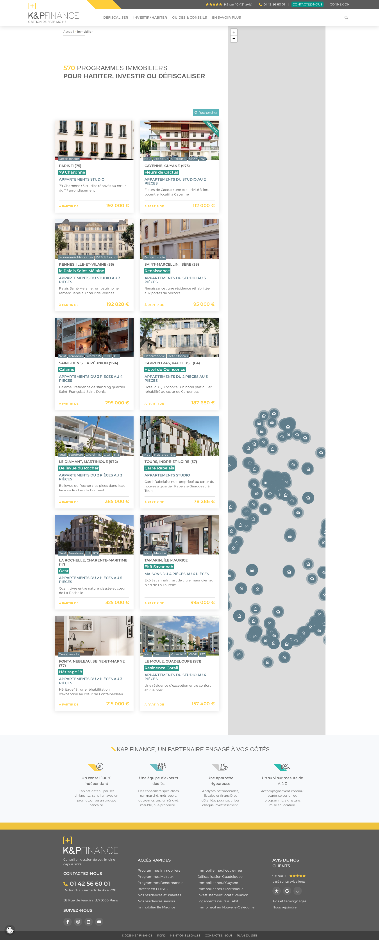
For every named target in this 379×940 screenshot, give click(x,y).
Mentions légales (185, 935)
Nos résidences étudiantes (159, 895)
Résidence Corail (161, 668)
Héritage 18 (70, 672)
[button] (308, 498)
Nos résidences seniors (156, 901)
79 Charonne (72, 172)
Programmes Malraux (155, 876)
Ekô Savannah (159, 566)
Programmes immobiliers (159, 870)
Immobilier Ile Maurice (156, 907)
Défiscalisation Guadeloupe (220, 876)
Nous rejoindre (284, 907)
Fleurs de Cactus (161, 172)
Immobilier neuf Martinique (220, 889)
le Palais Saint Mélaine (81, 270)
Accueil (68, 31)
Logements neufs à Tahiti (218, 901)
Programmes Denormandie (160, 883)
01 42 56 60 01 (274, 4)
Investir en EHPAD (153, 889)
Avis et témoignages (289, 901)
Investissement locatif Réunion (222, 895)
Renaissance (157, 270)
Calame (67, 369)
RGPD (161, 935)
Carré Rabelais (159, 468)
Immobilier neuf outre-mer (219, 870)
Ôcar (64, 571)
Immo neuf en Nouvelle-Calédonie (225, 907)
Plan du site (247, 935)
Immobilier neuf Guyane (217, 883)
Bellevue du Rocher (79, 468)
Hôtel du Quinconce (165, 369)
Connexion (340, 4)
